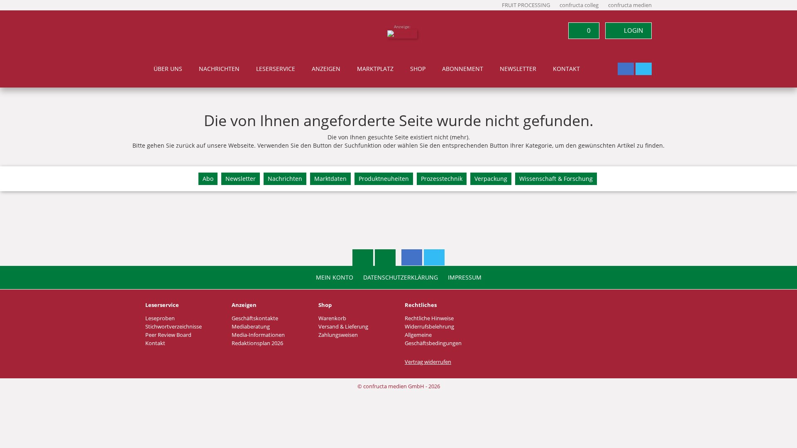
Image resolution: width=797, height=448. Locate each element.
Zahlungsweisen (338, 334)
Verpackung (490, 179)
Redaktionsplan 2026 (257, 343)
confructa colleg (579, 5)
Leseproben (160, 318)
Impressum (465, 277)
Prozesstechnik (441, 179)
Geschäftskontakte (255, 318)
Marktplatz (375, 69)
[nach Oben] (362, 257)
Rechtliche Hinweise (429, 318)
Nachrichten (219, 69)
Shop (417, 69)
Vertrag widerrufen (428, 361)
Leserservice (275, 69)
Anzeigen (326, 69)
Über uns (168, 69)
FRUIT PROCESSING (526, 5)
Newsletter (518, 69)
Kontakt (566, 69)
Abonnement (462, 69)
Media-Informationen (258, 334)
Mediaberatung (251, 326)
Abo (208, 179)
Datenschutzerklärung (400, 277)
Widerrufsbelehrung (429, 326)
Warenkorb (332, 318)
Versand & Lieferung (343, 326)
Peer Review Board (168, 334)
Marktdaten (330, 179)
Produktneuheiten (384, 179)
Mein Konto (334, 277)
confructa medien (630, 5)
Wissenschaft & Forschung (556, 179)
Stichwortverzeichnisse (173, 326)
